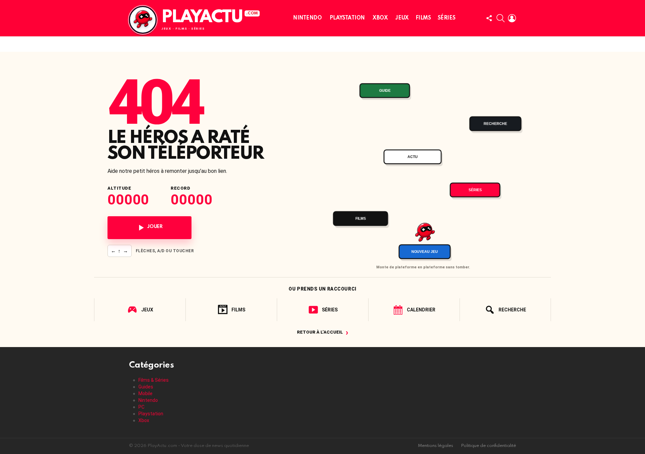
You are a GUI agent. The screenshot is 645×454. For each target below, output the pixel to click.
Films (423, 18)
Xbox (380, 18)
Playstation (347, 18)
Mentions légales (435, 446)
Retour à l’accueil (322, 332)
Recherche (512, 309)
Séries (446, 18)
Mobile (145, 393)
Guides (145, 386)
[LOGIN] (512, 18)
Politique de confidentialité (488, 446)
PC (141, 407)
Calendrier (421, 309)
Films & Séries (153, 380)
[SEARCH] (501, 18)
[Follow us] (489, 18)
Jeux (401, 18)
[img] (423, 164)
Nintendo (307, 18)
